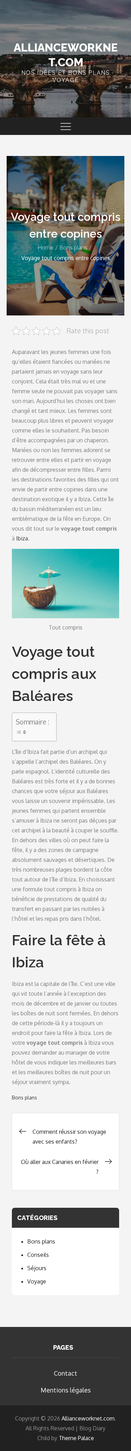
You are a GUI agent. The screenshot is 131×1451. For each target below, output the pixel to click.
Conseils (38, 1254)
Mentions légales (66, 1390)
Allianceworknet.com (88, 1418)
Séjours (36, 1268)
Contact (65, 1373)
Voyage (36, 1281)
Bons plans (24, 1098)
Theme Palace (76, 1438)
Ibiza (22, 538)
